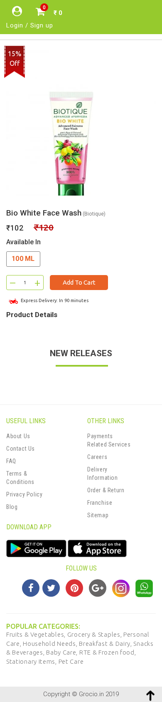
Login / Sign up (29, 25)
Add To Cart (79, 282)
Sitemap (97, 515)
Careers (97, 457)
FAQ (11, 461)
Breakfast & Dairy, (106, 643)
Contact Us (20, 448)
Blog (11, 507)
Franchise (99, 502)
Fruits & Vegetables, (36, 634)
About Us (18, 436)
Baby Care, (62, 652)
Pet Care (71, 661)
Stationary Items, (32, 661)
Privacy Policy (24, 494)
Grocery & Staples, (95, 634)
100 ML (23, 259)
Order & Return (105, 490)
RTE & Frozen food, (107, 652)
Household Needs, (51, 643)
